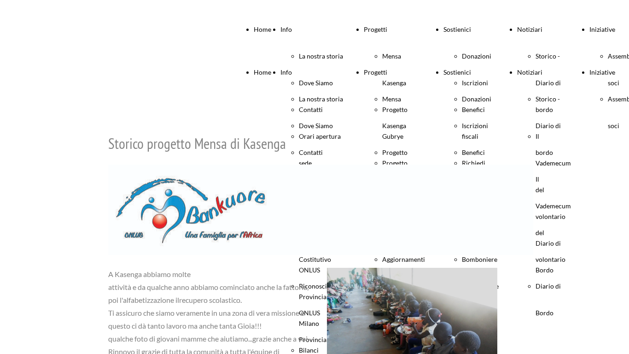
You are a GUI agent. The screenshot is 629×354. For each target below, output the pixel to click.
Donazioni (476, 56)
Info (286, 29)
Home (262, 29)
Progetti (375, 29)
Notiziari (529, 29)
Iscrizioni (475, 126)
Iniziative (602, 29)
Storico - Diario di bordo (548, 125)
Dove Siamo (316, 126)
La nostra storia (321, 56)
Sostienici (457, 29)
